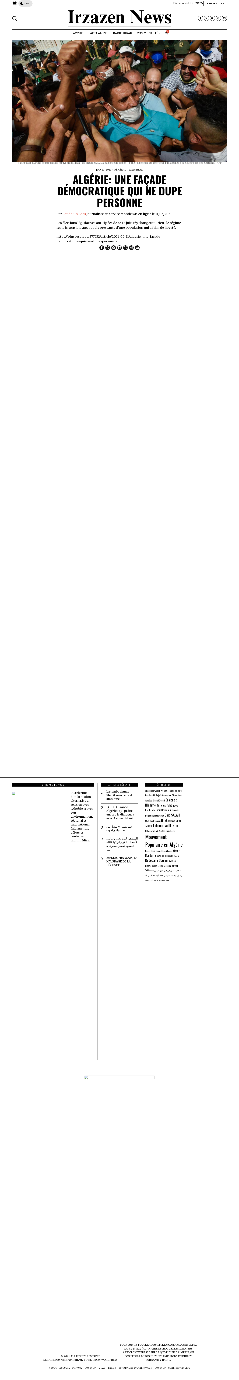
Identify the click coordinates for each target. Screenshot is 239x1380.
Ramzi (176, 855)
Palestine (169, 855)
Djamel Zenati (159, 800)
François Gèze (158, 815)
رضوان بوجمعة (176, 875)
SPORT (175, 865)
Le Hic (174, 826)
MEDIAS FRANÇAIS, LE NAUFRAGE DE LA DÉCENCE (121, 861)
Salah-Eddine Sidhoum (161, 865)
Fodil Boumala (163, 810)
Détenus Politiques (167, 805)
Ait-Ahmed (165, 790)
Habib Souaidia (155, 820)
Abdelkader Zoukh (152, 790)
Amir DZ (173, 790)
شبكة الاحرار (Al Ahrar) (142, 1348)
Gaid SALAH (172, 815)
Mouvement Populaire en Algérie (164, 840)
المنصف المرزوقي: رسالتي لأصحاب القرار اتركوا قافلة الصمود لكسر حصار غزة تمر (122, 844)
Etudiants (150, 810)
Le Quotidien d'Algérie (172, 1352)
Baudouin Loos (74, 214)
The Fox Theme (72, 1359)
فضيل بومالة (150, 875)
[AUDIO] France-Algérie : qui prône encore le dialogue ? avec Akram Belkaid (120, 812)
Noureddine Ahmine (164, 850)
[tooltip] (200, 18)
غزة (157, 875)
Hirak (164, 820)
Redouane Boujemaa (158, 860)
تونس (156, 870)
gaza (147, 820)
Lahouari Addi (162, 825)
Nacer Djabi (150, 851)
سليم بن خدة (165, 875)
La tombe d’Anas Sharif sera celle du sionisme (119, 795)
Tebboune (149, 870)
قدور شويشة (164, 880)
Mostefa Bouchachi (167, 830)
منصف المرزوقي (151, 880)
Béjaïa (158, 795)
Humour (171, 820)
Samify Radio (160, 1359)
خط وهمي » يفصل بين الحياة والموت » (119, 828)
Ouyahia (160, 855)
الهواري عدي (165, 870)
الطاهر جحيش (175, 870)
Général (120, 169)
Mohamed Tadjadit (151, 831)
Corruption (166, 795)
